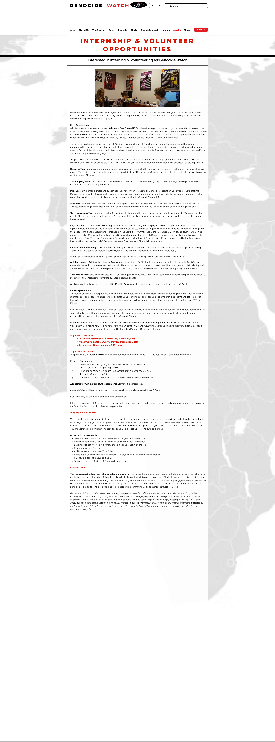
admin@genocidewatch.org (113, 396)
